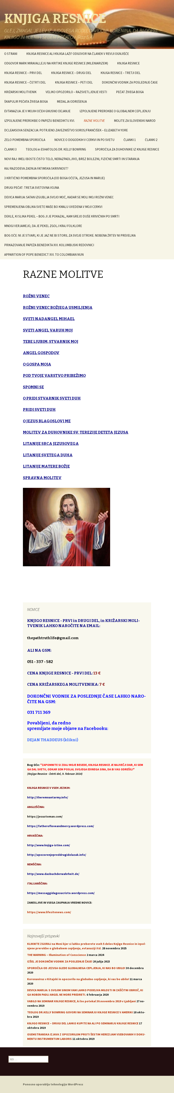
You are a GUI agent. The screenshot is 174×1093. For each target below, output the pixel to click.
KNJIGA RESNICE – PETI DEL (74, 82)
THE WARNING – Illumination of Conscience (56, 955)
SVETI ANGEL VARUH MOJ (48, 330)
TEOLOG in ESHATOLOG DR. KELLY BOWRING (56, 149)
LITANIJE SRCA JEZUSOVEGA (51, 443)
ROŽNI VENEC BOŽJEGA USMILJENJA (58, 307)
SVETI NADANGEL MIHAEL (49, 319)
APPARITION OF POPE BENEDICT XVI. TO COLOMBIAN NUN (44, 255)
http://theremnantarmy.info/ (47, 797)
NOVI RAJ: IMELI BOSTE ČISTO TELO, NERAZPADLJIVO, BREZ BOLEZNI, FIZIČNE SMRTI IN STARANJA (71, 159)
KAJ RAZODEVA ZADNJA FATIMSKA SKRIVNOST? (36, 168)
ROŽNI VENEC (36, 296)
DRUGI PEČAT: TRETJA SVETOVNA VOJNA (31, 188)
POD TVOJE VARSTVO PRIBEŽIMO (54, 375)
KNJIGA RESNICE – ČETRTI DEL (25, 82)
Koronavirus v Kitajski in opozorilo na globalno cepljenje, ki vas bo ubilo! (78, 979)
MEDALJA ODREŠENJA (72, 101)
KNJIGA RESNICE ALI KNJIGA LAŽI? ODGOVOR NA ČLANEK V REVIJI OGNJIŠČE (77, 54)
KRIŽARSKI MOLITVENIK (20, 92)
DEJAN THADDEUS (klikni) (52, 740)
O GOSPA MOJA (37, 364)
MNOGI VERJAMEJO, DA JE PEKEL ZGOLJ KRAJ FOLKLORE (43, 226)
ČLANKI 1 (129, 140)
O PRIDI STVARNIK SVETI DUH (52, 398)
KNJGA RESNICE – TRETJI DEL (120, 73)
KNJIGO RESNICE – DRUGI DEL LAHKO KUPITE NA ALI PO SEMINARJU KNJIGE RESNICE (82, 1023)
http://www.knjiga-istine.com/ (48, 845)
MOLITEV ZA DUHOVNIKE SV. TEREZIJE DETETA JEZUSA (75, 432)
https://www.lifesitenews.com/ (49, 912)
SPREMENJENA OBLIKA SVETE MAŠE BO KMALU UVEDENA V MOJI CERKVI (53, 207)
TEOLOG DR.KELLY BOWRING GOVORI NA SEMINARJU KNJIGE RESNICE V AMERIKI (80, 1012)
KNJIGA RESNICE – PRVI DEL (23, 73)
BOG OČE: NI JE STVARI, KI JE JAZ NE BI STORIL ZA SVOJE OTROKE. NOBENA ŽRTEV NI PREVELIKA (70, 235)
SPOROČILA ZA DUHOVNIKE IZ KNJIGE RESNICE (127, 149)
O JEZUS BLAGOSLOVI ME (47, 421)
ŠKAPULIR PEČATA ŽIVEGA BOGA (26, 101)
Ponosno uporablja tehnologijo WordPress (53, 1084)
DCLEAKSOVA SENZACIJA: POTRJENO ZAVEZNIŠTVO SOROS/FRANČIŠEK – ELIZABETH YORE (66, 130)
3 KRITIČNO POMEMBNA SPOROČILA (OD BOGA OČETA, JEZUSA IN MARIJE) (54, 178)
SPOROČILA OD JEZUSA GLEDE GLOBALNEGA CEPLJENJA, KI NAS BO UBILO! (76, 968)
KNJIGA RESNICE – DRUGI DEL (71, 73)
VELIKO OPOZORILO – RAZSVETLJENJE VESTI (76, 92)
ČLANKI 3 (10, 149)
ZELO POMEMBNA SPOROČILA (24, 140)
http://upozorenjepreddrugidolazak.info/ (56, 855)
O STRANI (10, 54)
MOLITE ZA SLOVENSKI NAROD (135, 121)
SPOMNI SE (33, 387)
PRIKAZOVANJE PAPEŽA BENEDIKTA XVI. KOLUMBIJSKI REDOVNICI (49, 245)
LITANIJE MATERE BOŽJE (46, 466)
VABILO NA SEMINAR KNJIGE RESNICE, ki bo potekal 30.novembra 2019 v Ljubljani (81, 1001)
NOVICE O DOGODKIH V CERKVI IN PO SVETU (84, 140)
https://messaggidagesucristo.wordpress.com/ (61, 893)
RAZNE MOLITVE (94, 121)
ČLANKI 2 (151, 140)
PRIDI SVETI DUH (39, 409)
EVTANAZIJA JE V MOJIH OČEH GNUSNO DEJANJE (37, 111)
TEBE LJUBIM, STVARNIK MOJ (50, 341)
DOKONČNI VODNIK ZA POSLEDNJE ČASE (130, 82)
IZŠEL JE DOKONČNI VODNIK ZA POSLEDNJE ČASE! (59, 961)
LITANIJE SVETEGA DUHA (48, 455)
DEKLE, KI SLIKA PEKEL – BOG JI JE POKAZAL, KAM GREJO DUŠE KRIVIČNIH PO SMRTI (61, 216)
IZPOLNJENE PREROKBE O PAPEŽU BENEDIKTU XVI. (39, 121)
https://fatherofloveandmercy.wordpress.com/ (60, 826)
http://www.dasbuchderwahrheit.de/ (53, 874)
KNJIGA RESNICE (128, 63)
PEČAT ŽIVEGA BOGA (130, 92)
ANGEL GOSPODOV (41, 353)
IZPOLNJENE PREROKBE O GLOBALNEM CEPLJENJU (115, 111)
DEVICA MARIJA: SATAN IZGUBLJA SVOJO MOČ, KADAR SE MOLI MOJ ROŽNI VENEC (59, 197)
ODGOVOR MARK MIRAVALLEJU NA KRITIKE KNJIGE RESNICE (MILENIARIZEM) (56, 63)
